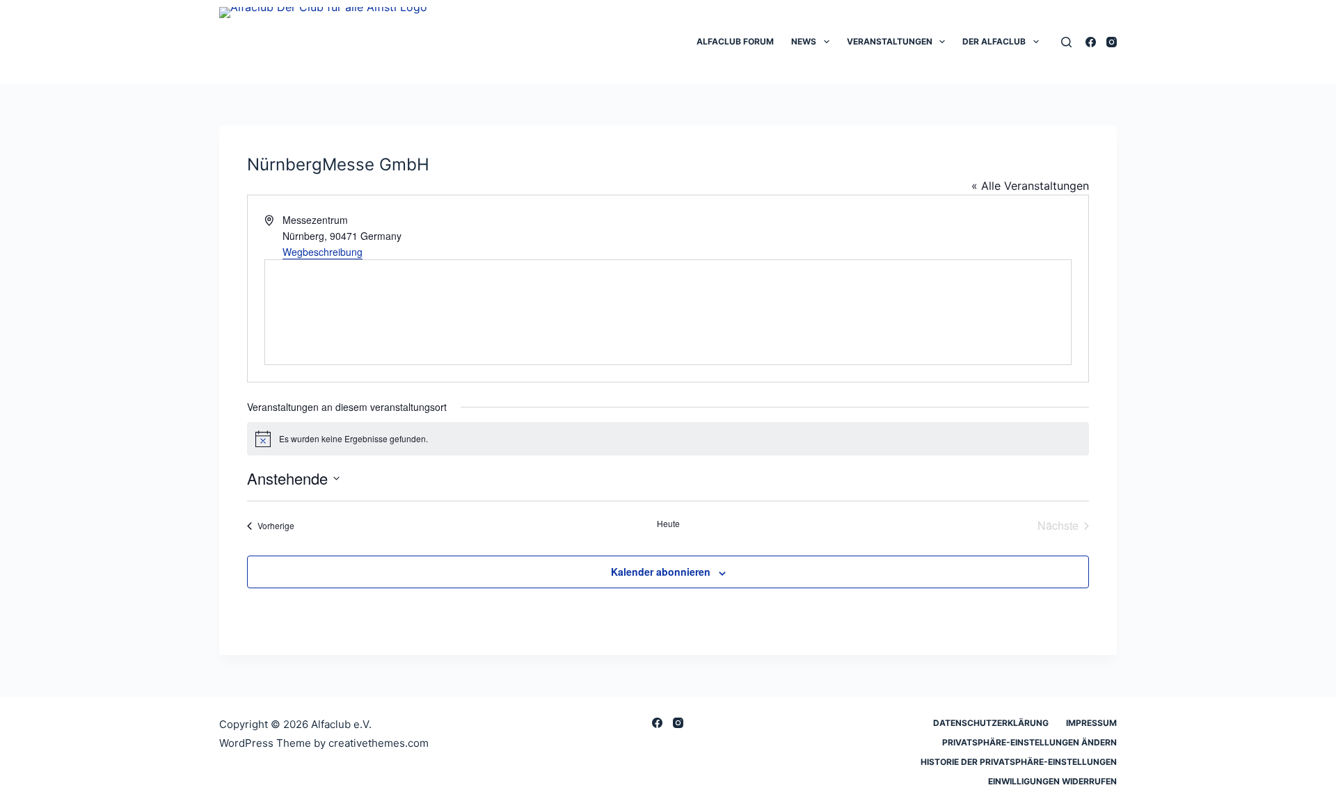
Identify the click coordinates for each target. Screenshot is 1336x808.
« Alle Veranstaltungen (1030, 186)
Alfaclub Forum (735, 41)
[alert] (668, 438)
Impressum (1091, 723)
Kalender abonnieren (660, 572)
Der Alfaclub (994, 41)
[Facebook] (1091, 42)
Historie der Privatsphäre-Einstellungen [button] (1019, 762)
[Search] (1066, 42)
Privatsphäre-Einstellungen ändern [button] (1029, 742)
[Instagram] (1111, 42)
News (803, 41)
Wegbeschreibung (323, 252)
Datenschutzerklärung (991, 723)
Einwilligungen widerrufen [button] (1052, 781)
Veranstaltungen (889, 41)
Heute (668, 523)
